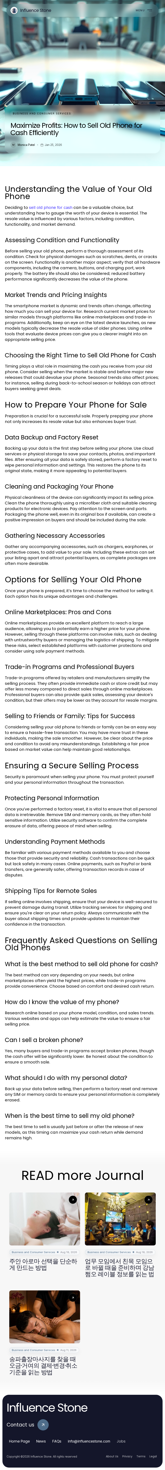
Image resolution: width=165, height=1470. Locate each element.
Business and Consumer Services (42, 113)
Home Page (19, 1441)
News (41, 1441)
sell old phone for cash (50, 207)
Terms (140, 1456)
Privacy (127, 1456)
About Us (112, 1456)
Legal (153, 1456)
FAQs (56, 1441)
